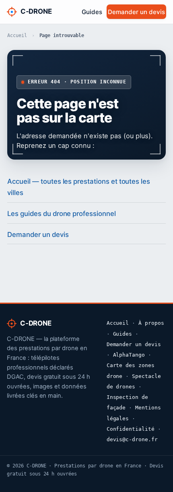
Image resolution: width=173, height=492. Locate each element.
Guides (92, 12)
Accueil (17, 35)
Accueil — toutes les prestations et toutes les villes (78, 187)
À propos (151, 323)
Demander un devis (136, 12)
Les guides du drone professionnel (61, 214)
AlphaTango (129, 355)
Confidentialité (130, 429)
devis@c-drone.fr (132, 439)
